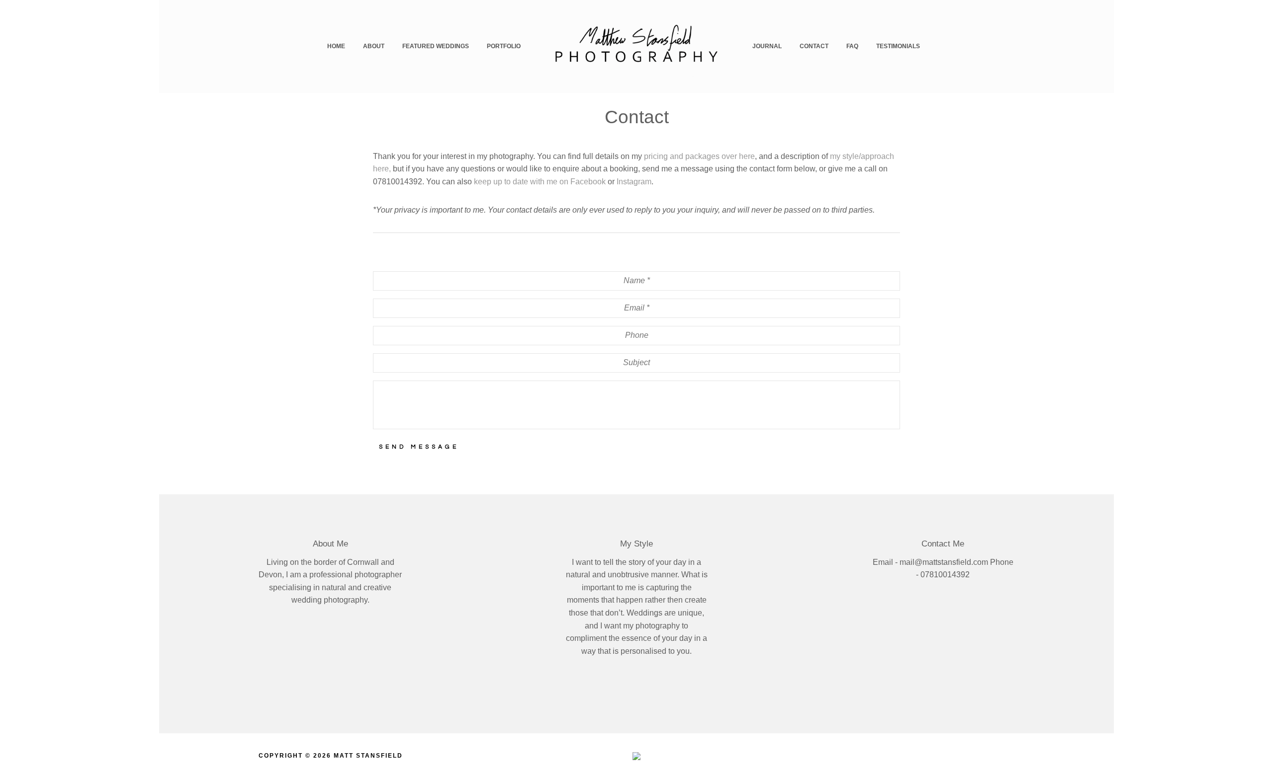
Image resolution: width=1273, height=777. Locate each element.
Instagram (634, 181)
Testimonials (898, 46)
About (373, 46)
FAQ (852, 46)
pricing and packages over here (699, 156)
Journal (767, 46)
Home (336, 46)
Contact (814, 46)
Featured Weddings (435, 46)
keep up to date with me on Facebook (540, 181)
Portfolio (504, 46)
